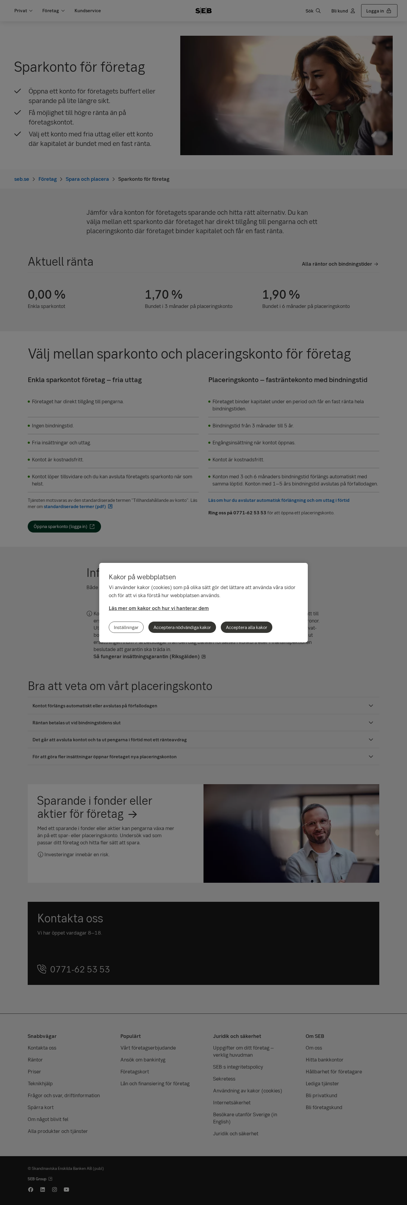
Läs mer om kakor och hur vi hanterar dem (159, 608)
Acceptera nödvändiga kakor (182, 627)
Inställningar (126, 627)
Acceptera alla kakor (246, 627)
